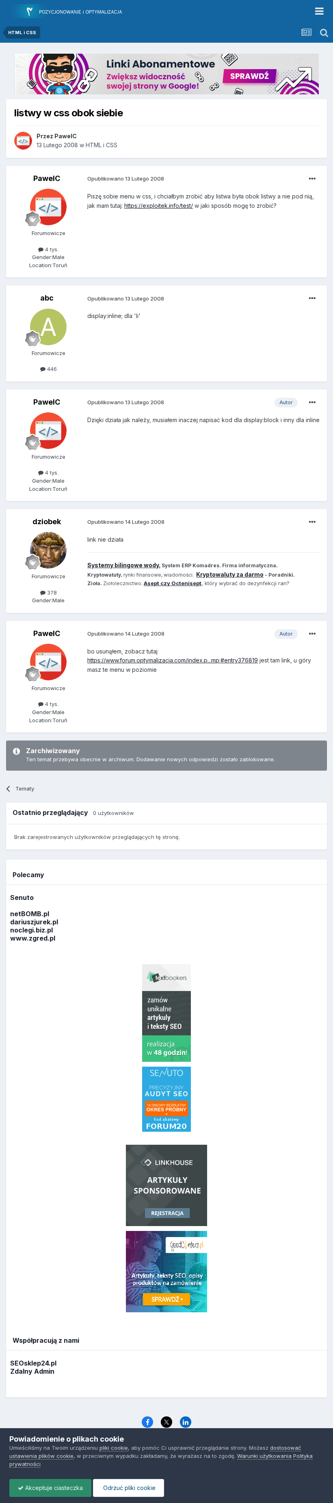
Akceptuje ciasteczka (53, 1487)
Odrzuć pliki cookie (129, 1487)
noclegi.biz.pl (31, 930)
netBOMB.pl (29, 914)
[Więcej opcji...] (312, 179)
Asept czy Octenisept (172, 583)
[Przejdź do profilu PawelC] (23, 141)
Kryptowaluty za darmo (230, 574)
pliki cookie (113, 1447)
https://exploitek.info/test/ (158, 205)
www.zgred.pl (32, 938)
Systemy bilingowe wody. (123, 565)
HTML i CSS (101, 145)
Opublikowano (125, 178)
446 (51, 369)
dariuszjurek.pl (34, 922)
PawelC (46, 178)
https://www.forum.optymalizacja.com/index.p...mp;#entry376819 (172, 660)
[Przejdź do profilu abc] (48, 327)
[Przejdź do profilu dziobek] (48, 550)
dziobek (46, 521)
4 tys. (50, 249)
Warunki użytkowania (264, 1456)
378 (51, 592)
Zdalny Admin (32, 1371)
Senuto (22, 897)
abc (47, 298)
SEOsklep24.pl (33, 1363)
